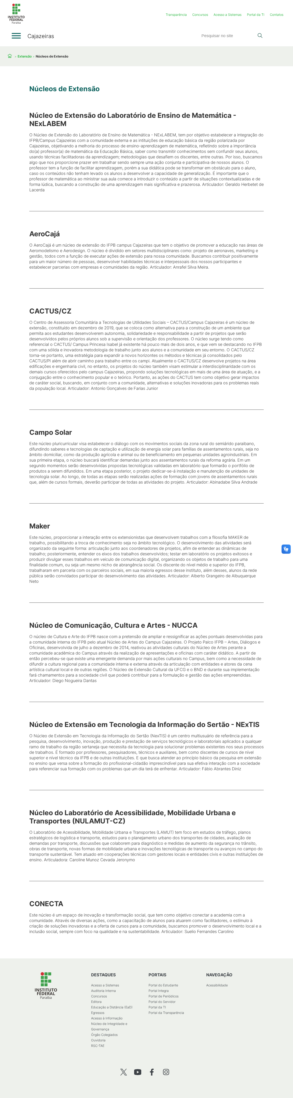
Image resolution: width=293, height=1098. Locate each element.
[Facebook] (151, 1072)
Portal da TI (255, 15)
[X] (123, 1072)
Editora (96, 1002)
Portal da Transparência (166, 1013)
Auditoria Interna (103, 991)
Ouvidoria (98, 1040)
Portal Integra (159, 991)
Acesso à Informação (106, 1018)
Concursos (200, 15)
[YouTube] (137, 1072)
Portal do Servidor (162, 1002)
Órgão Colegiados (104, 1035)
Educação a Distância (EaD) (112, 1007)
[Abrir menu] (16, 36)
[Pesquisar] (260, 36)
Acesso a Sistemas (227, 15)
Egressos (97, 1013)
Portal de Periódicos (164, 996)
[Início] (16, 22)
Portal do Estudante (163, 985)
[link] (146, 152)
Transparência (176, 15)
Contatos (276, 15)
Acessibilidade (217, 985)
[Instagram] (166, 1072)
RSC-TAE (97, 1046)
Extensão (25, 56)
